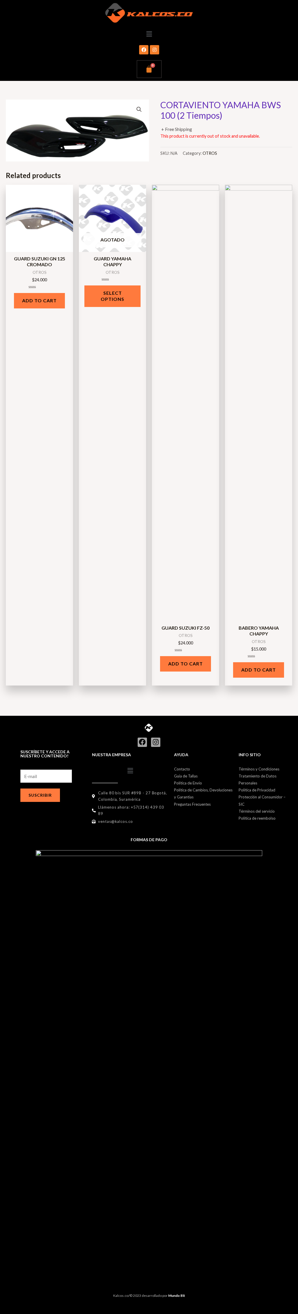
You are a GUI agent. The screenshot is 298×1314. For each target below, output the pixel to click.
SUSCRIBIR (40, 795)
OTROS (210, 153)
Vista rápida (39, 247)
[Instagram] (154, 49)
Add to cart (39, 300)
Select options (112, 296)
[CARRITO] (149, 69)
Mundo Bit (176, 1295)
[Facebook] (143, 49)
